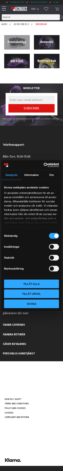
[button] (5, 9)
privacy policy (9, 123)
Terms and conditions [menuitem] (17, 403)
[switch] (54, 246)
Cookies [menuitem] (9, 413)
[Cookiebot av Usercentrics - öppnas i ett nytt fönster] (44, 165)
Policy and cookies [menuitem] (15, 408)
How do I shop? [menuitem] (13, 399)
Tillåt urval (31, 293)
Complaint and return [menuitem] (17, 417)
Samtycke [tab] (11, 174)
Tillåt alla (31, 283)
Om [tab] (51, 174)
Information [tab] (31, 174)
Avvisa (31, 303)
